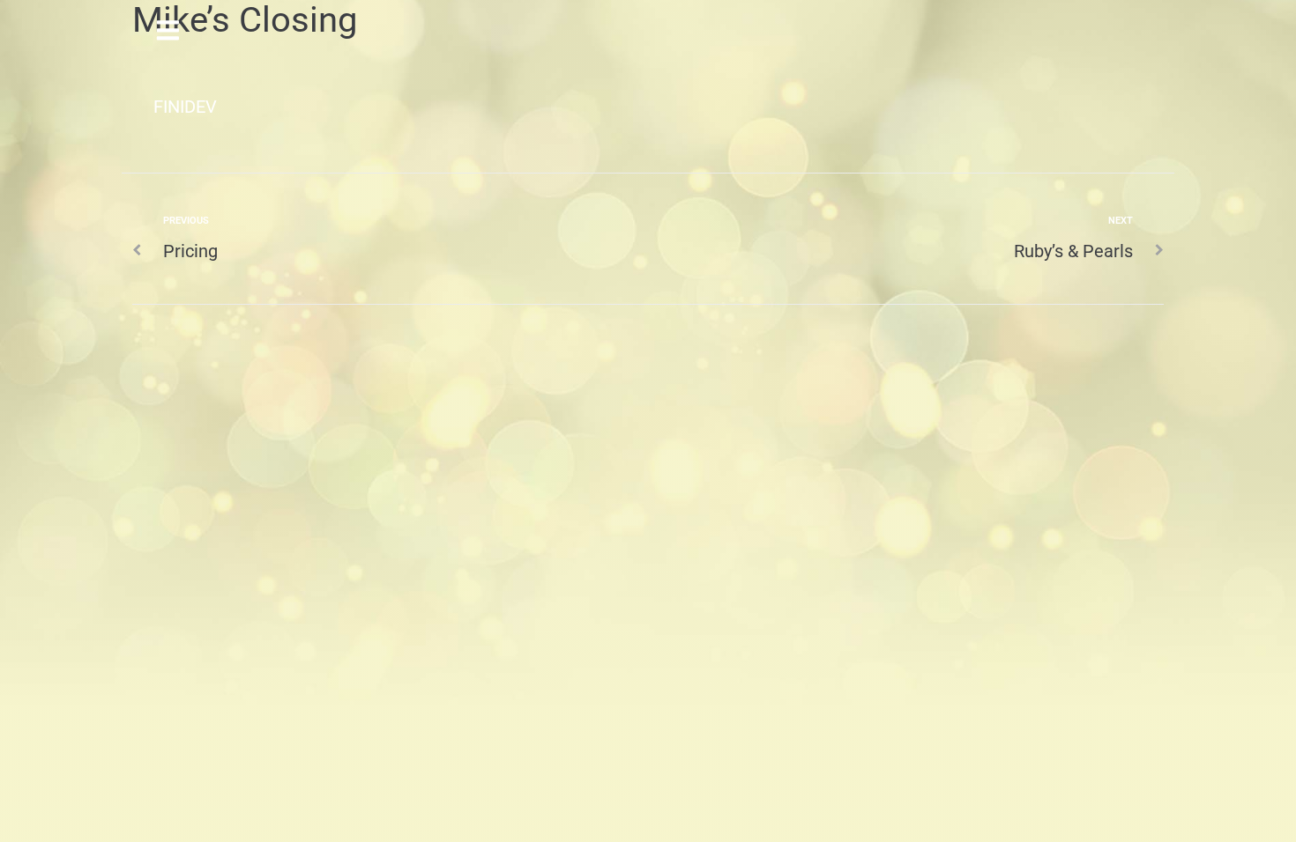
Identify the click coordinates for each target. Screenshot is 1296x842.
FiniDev (185, 106)
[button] (167, 28)
